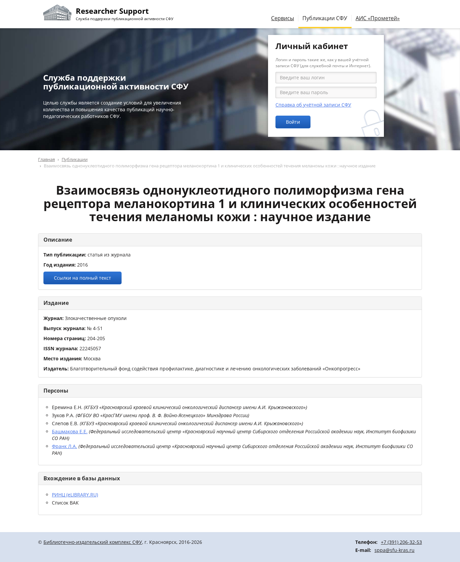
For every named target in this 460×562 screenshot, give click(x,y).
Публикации (75, 159)
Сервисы (282, 18)
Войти (293, 122)
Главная (46, 159)
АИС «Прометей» (378, 18)
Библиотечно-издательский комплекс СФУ (92, 542)
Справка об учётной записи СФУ (313, 105)
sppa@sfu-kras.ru (394, 550)
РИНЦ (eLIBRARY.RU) (75, 494)
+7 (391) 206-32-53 (401, 542)
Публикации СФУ (324, 18)
